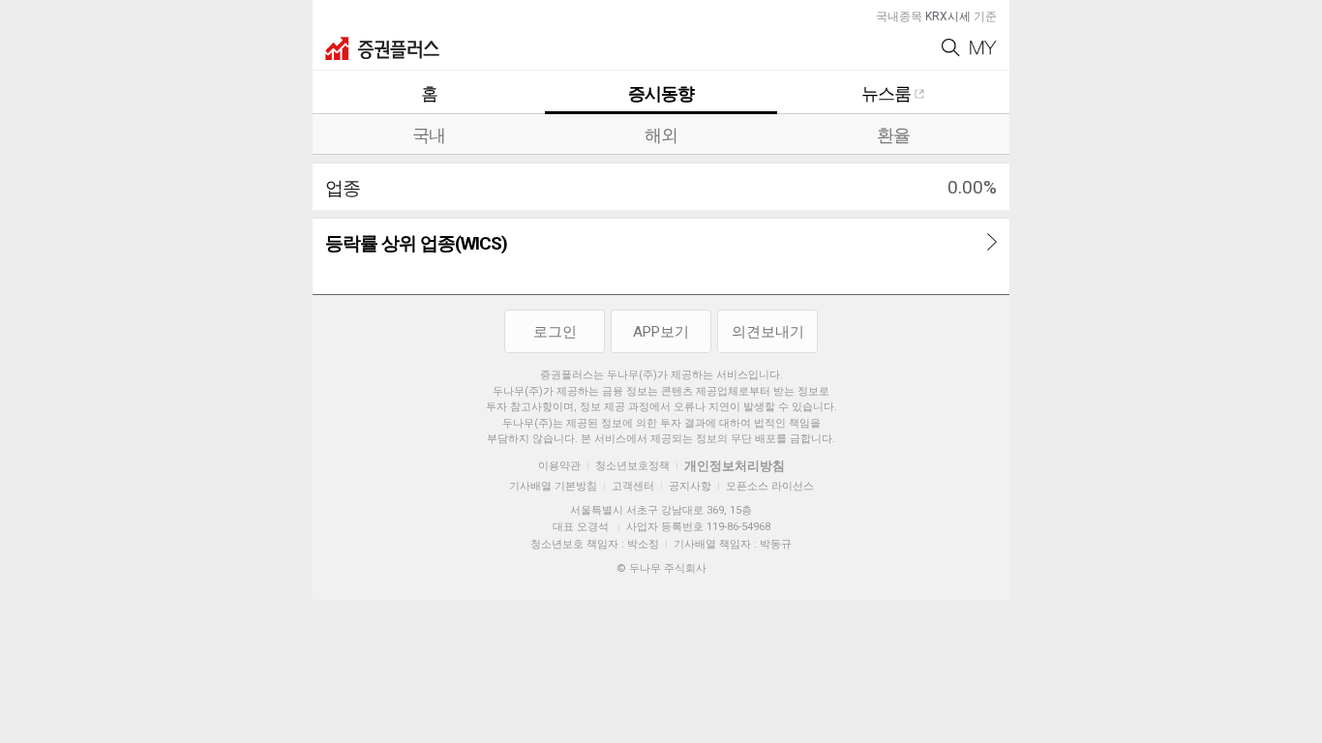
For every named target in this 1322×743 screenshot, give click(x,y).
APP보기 (661, 332)
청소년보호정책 (632, 466)
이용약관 (559, 466)
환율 (893, 135)
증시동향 (661, 93)
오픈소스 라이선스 (770, 486)
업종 (342, 188)
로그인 (555, 332)
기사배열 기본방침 (553, 486)
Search (951, 48)
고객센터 (633, 486)
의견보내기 (768, 332)
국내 (428, 135)
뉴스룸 (886, 93)
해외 (661, 135)
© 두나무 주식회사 (661, 568)
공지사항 (690, 486)
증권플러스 (382, 48)
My (983, 48)
